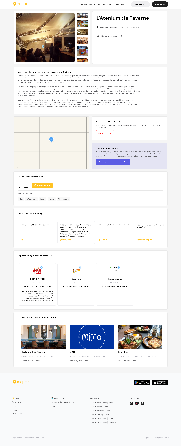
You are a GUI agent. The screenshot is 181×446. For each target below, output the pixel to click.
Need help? (120, 4)
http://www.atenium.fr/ (110, 36)
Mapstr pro (140, 4)
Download (160, 4)
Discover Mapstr (87, 4)
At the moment (105, 4)
